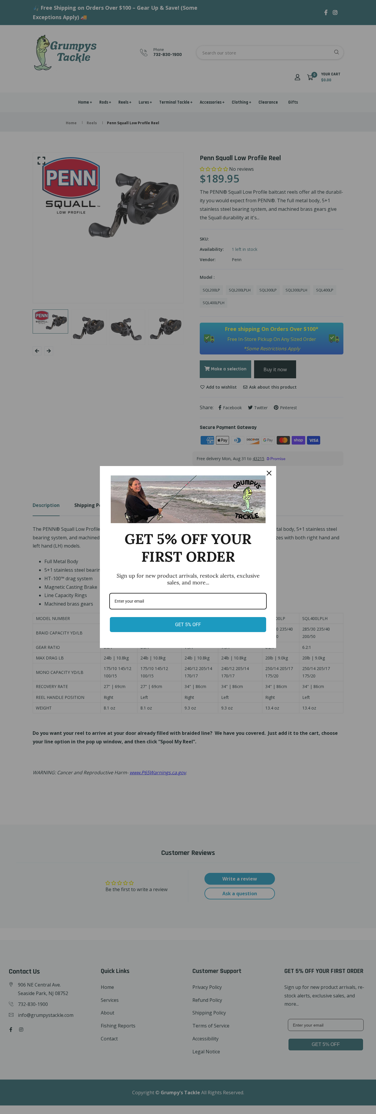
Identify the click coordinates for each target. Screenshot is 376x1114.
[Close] (269, 473)
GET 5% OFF (188, 624)
